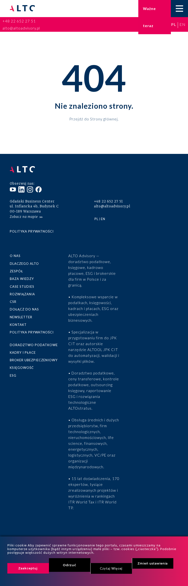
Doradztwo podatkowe (34, 345)
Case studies (22, 286)
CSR (13, 302)
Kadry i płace (23, 352)
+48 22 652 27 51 (19, 21)
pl (173, 24)
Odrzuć (69, 565)
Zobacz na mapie (24, 217)
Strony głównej (104, 119)
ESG (13, 375)
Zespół (16, 271)
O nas (15, 256)
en (182, 24)
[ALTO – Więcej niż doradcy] (22, 8)
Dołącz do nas (24, 309)
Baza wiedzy (22, 279)
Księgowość (22, 368)
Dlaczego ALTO (24, 264)
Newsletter (21, 317)
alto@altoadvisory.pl (21, 28)
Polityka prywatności (32, 231)
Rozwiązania (22, 294)
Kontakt (18, 325)
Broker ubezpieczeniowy (34, 360)
